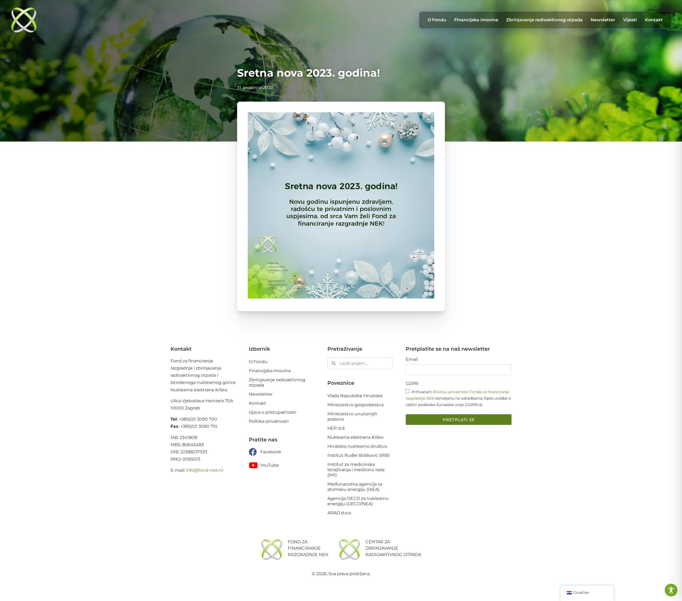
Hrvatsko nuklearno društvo (357, 446)
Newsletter (603, 19)
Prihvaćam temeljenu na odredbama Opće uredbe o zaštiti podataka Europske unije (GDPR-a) (458, 398)
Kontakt (654, 19)
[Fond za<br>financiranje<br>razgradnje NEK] (271, 549)
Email (412, 359)
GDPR (412, 384)
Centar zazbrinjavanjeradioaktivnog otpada (393, 548)
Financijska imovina (476, 19)
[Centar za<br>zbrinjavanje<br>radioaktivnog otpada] (349, 549)
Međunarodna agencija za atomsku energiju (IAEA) (354, 487)
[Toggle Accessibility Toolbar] (671, 590)
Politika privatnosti (269, 421)
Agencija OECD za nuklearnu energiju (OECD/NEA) (358, 501)
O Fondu (437, 19)
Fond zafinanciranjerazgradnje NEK (308, 548)
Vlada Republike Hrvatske (355, 395)
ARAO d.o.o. (339, 512)
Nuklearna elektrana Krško (355, 437)
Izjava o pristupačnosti (272, 412)
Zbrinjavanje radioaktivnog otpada (544, 19)
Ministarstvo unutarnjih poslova (352, 416)
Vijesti (630, 19)
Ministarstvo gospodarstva (355, 404)
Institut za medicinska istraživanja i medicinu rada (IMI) (355, 470)
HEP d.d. (336, 428)
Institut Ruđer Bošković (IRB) (358, 455)
